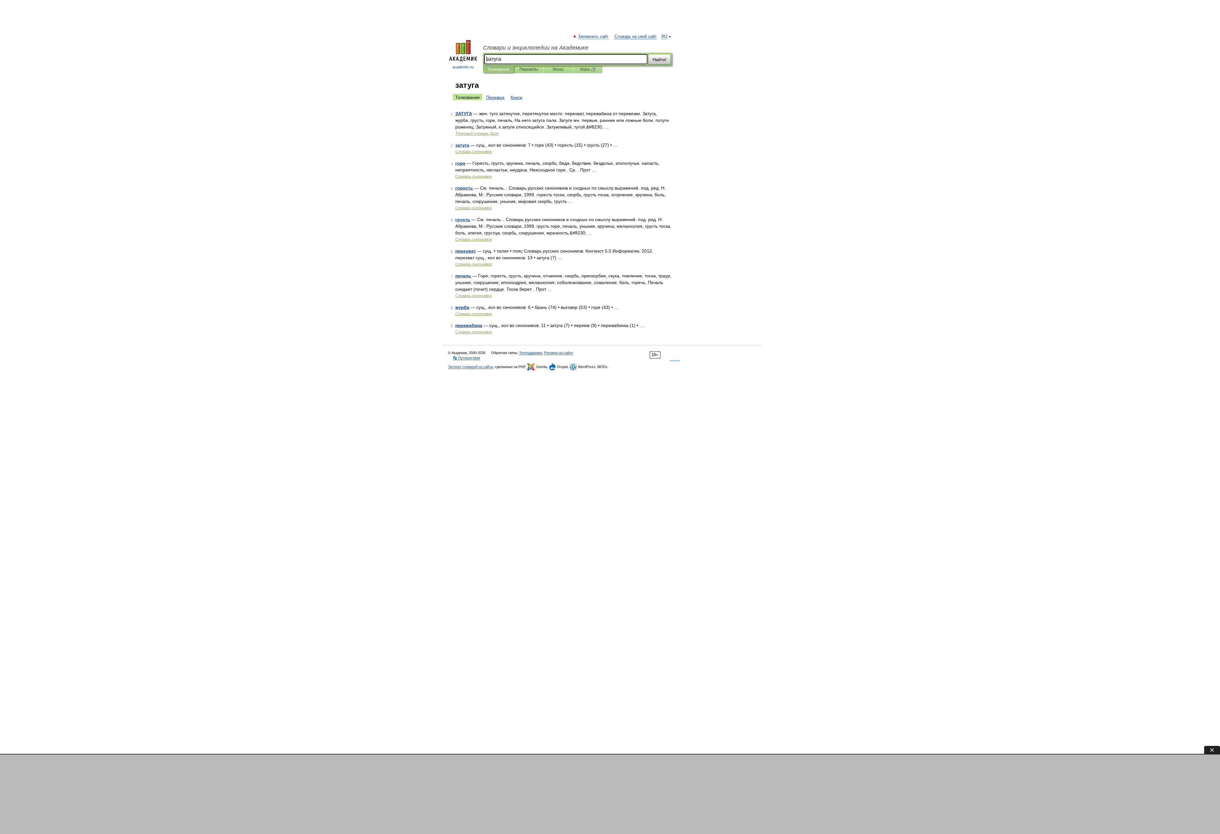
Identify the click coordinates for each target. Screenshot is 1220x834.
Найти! (660, 59)
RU (664, 36)
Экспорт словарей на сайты (470, 367)
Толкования (498, 69)
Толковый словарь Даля (476, 133)
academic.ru (463, 67)
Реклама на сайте (558, 353)
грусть (462, 219)
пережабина (468, 325)
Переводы (528, 69)
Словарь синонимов (473, 151)
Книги (558, 69)
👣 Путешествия (466, 358)
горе (460, 163)
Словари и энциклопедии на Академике (535, 48)
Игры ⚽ (588, 69)
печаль (463, 275)
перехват (465, 251)
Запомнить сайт (593, 36)
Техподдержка (530, 353)
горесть (464, 188)
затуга (462, 145)
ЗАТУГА (463, 113)
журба (462, 307)
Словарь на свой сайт (635, 36)
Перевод (495, 97)
